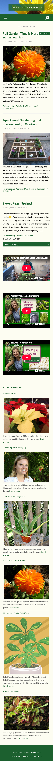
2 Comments (26, 42)
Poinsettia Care (9, 393)
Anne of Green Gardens (26, 7)
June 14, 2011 (8, 208)
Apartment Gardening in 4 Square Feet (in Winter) (22, 122)
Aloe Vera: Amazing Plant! (14, 496)
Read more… (14, 491)
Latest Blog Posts (12, 387)
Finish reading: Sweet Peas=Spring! (18, 235)
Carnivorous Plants (11, 691)
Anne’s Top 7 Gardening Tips (15, 447)
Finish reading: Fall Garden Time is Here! (20, 107)
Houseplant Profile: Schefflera (16, 613)
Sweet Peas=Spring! (17, 203)
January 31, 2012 (10, 129)
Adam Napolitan (28, 756)
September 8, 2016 (10, 42)
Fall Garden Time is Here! (21, 35)
